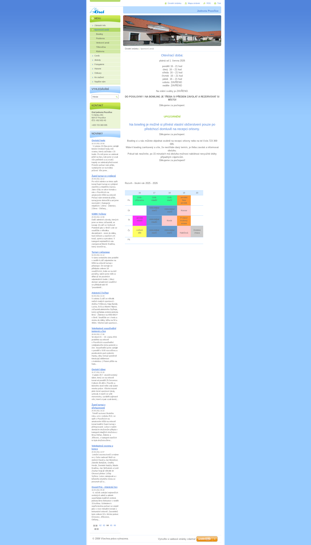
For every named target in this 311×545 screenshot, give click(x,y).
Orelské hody (98, 140)
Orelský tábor (99, 369)
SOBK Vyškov (99, 214)
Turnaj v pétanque (101, 252)
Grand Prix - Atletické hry (105, 487)
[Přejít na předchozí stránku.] (96, 525)
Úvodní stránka (131, 49)
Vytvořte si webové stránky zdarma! (177, 539)
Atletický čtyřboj (100, 293)
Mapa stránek (194, 3)
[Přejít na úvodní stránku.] (97, 11)
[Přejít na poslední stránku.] (98, 529)
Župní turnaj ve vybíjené (104, 176)
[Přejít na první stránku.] (94, 525)
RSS (209, 3)
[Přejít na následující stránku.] (95, 529)
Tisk (219, 3)
